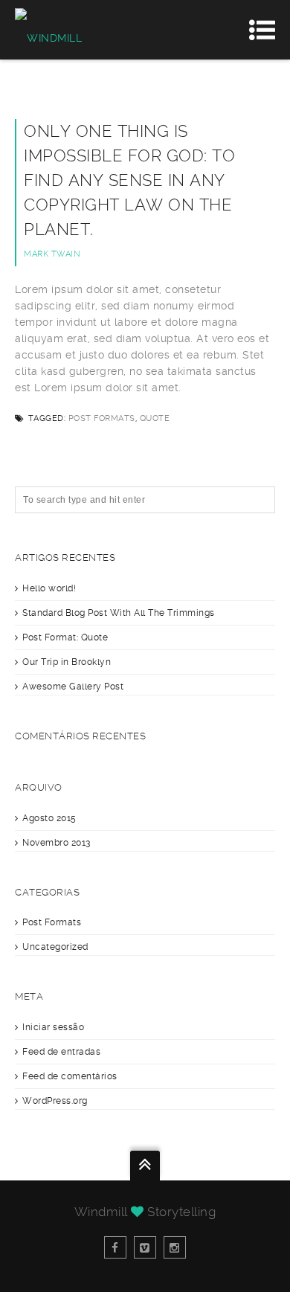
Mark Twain (52, 254)
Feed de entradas (61, 1052)
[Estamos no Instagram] (175, 1247)
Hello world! (49, 588)
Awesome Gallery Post (72, 686)
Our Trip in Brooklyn (66, 662)
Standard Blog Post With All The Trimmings (118, 613)
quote (155, 418)
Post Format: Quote (65, 637)
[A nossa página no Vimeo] (145, 1247)
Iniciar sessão (53, 1027)
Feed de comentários (69, 1076)
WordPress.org (55, 1101)
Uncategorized (55, 947)
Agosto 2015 (49, 818)
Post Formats (101, 418)
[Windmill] (48, 30)
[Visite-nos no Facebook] (115, 1247)
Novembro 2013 (56, 843)
